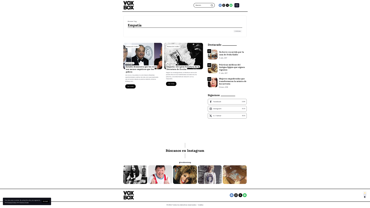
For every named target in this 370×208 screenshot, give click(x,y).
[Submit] (213, 5)
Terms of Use (24, 202)
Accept (45, 201)
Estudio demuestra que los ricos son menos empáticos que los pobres (141, 69)
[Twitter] (227, 115)
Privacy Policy (11, 202)
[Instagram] (223, 5)
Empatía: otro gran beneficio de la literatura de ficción (183, 67)
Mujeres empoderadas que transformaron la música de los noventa (232, 81)
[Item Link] (142, 56)
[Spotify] (231, 5)
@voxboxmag (185, 162)
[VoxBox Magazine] (128, 5)
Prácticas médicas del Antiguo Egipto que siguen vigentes (232, 67)
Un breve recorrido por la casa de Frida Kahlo (231, 53)
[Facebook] (220, 5)
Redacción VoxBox (132, 46)
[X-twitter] (227, 5)
